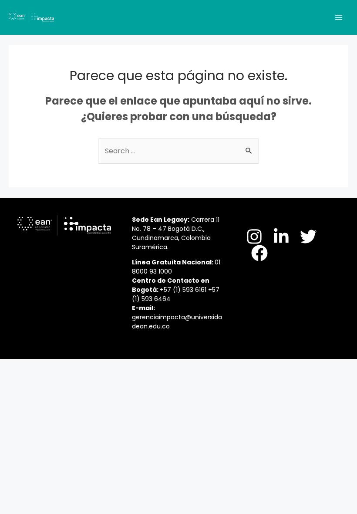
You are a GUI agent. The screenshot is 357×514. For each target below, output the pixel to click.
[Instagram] (254, 236)
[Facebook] (259, 253)
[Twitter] (308, 236)
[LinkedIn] (281, 236)
